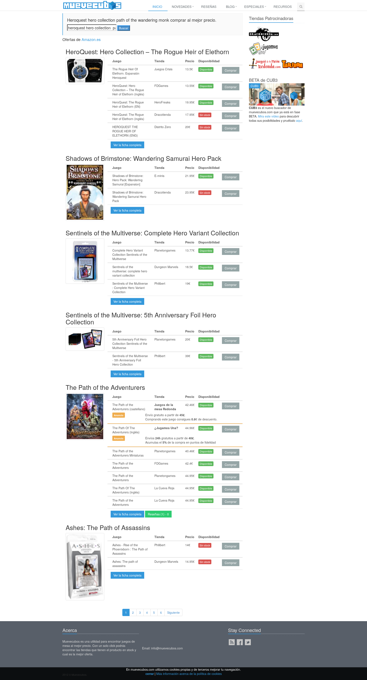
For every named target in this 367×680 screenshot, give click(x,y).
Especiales (254, 6)
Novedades (182, 6)
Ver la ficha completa (127, 145)
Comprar (231, 70)
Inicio (157, 6)
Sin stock (205, 115)
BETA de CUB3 (263, 80)
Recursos (283, 6)
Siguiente (173, 612)
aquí (299, 120)
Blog (230, 6)
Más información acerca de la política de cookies (189, 674)
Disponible (206, 69)
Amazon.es (91, 39)
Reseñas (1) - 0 (158, 514)
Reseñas (208, 6)
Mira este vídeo (268, 116)
